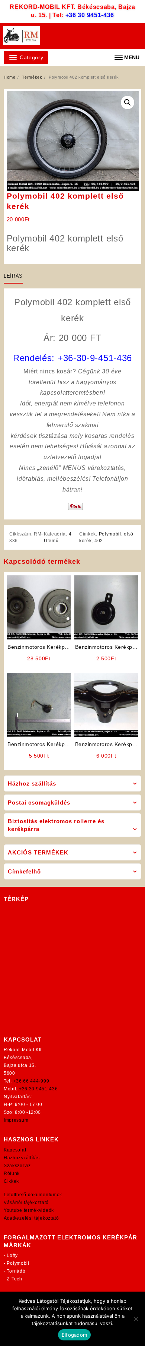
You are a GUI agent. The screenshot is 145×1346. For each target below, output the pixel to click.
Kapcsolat (15, 1150)
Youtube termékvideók (29, 1210)
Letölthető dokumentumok (33, 1194)
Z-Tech (14, 1279)
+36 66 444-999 (31, 1081)
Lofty (12, 1255)
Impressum (16, 1120)
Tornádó (16, 1271)
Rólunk (12, 1173)
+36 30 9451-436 (90, 15)
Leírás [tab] (13, 276)
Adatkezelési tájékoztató (31, 1218)
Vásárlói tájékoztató (26, 1202)
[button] (127, 102)
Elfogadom (74, 1335)
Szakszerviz (17, 1165)
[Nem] (135, 1319)
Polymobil (110, 534)
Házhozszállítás (22, 1157)
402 (98, 540)
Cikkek (11, 1181)
